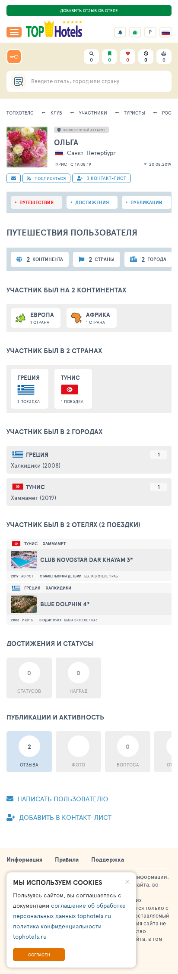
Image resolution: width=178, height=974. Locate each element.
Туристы (134, 112)
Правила (67, 859)
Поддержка (107, 859)
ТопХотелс (20, 112)
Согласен (39, 955)
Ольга (66, 142)
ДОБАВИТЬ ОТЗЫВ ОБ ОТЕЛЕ (89, 10)
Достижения (92, 202)
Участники (93, 112)
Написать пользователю (62, 798)
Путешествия (36, 202)
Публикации (146, 202)
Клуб (56, 112)
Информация (24, 859)
